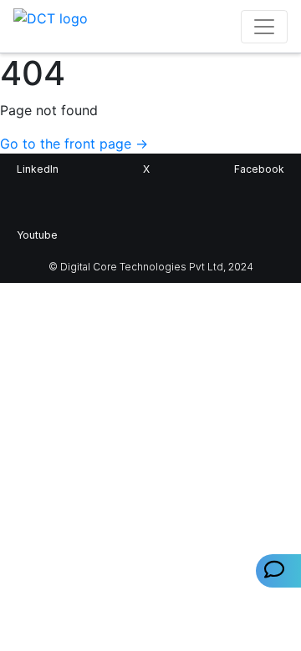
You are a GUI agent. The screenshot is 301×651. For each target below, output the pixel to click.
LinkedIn (38, 169)
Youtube (37, 235)
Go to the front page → (74, 143)
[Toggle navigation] (264, 26)
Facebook (259, 169)
